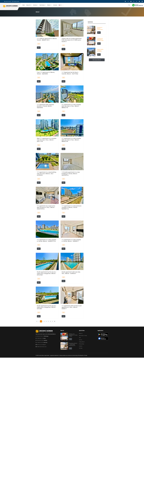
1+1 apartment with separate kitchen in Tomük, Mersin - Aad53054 (45, 106)
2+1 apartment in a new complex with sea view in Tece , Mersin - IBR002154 (71, 106)
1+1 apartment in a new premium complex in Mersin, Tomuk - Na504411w (71, 207)
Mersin (48, 5)
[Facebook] (125, 1)
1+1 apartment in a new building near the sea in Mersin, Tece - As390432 (46, 173)
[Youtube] (130, 1)
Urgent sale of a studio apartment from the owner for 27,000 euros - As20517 (72, 40)
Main (23, 5)
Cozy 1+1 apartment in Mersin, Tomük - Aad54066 (46, 73)
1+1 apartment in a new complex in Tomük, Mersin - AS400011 (71, 240)
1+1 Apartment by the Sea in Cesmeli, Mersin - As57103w (70, 73)
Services (35, 5)
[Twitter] (128, 1)
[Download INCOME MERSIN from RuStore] (103, 338)
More (39, 47)
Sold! (39, 43)
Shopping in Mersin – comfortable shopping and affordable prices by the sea (73, 345)
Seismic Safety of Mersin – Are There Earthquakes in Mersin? (100, 51)
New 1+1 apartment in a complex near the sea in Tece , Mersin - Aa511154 (46, 139)
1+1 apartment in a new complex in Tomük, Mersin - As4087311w (46, 240)
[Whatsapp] (136, 1)
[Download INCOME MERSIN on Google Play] (103, 334)
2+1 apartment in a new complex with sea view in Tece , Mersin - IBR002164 (71, 139)
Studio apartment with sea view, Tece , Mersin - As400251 (71, 272)
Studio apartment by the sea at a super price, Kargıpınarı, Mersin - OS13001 (46, 307)
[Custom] (142, 1)
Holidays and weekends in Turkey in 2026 (100, 39)
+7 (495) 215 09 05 (16, 1)
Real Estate (42, 5)
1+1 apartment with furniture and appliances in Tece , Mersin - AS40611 (71, 307)
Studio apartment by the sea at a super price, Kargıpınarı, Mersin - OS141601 (46, 273)
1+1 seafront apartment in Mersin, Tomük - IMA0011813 (47, 39)
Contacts (55, 5)
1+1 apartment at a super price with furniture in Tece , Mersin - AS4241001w (46, 207)
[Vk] (139, 1)
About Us (28, 5)
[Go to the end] (54, 321)
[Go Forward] (52, 321)
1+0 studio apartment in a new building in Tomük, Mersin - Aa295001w (71, 173)
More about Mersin (97, 59)
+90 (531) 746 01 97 (8, 1)
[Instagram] (133, 1)
